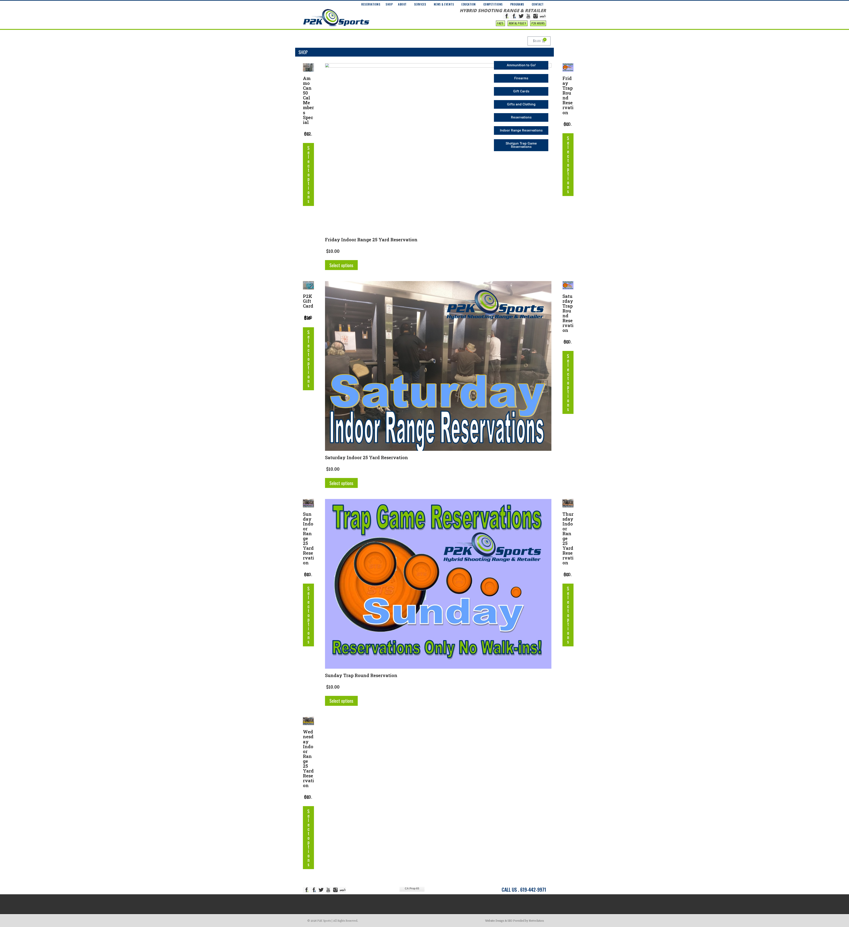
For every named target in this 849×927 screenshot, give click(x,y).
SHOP (389, 4)
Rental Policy (517, 23)
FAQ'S (500, 23)
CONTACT (538, 4)
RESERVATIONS (370, 4)
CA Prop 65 (412, 888)
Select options (308, 174)
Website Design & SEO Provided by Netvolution (514, 921)
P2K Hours (538, 23)
